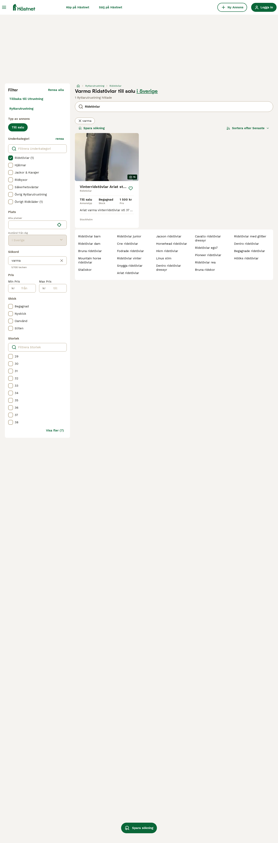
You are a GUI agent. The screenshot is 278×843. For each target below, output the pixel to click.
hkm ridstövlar (167, 251)
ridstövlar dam (89, 244)
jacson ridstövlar (168, 236)
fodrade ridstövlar (130, 251)
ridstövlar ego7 (206, 248)
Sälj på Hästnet (110, 7)
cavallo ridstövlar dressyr (208, 238)
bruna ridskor (205, 270)
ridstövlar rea (205, 262)
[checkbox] (11, 158)
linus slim (163, 258)
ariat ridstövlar (128, 273)
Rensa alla (56, 90)
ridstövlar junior (129, 236)
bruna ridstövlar (90, 251)
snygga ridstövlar (129, 266)
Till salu (18, 127)
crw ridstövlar (127, 244)
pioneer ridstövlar (208, 255)
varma (86, 121)
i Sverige (147, 91)
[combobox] (32, 225)
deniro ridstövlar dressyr (168, 268)
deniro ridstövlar (246, 244)
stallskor (85, 270)
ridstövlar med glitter (250, 236)
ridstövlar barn (89, 236)
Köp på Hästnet (77, 7)
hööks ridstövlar (246, 258)
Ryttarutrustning (21, 108)
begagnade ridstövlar (249, 251)
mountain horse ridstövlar (89, 260)
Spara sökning (94, 128)
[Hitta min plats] (59, 225)
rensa (60, 139)
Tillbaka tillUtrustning (26, 99)
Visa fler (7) (55, 430)
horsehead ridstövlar (171, 244)
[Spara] (130, 188)
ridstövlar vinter (129, 258)
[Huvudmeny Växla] (4, 7)
